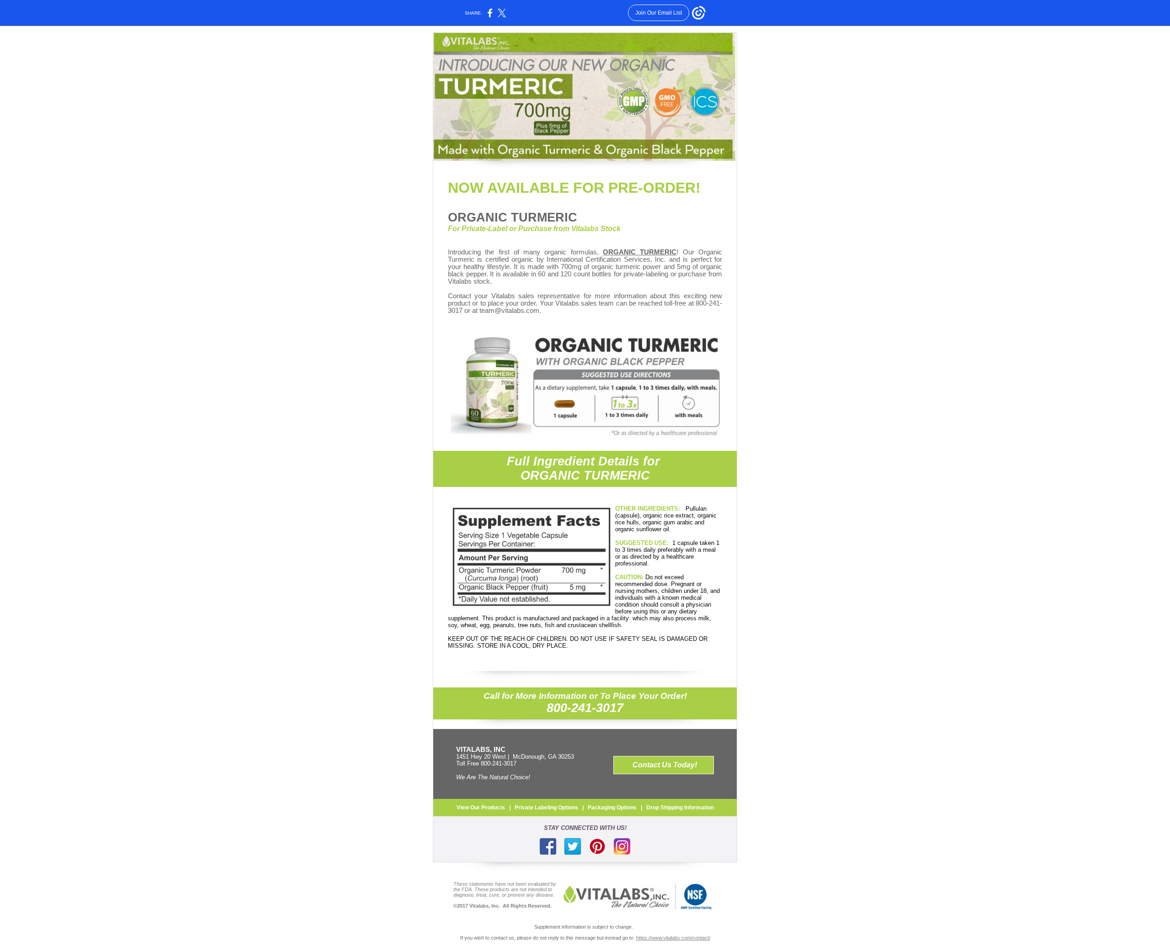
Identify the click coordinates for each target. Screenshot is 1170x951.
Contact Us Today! (665, 765)
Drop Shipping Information (680, 807)
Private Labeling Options (546, 807)
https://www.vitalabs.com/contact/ (673, 937)
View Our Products (481, 807)
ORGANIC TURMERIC (512, 217)
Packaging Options (612, 807)
